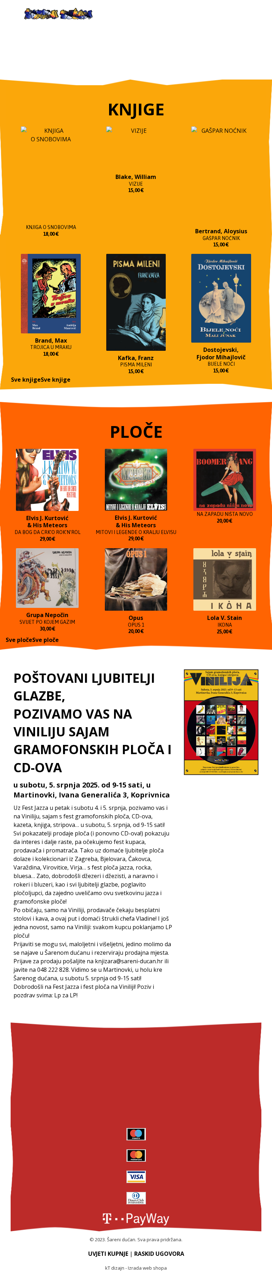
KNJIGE (136, 1043)
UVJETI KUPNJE (108, 1254)
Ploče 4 (136, 1113)
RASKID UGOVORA (159, 1254)
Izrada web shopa (147, 1268)
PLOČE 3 (136, 1095)
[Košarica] (244, 14)
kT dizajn (114, 1268)
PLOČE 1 (136, 1060)
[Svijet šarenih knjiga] (58, 14)
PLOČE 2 (136, 1078)
